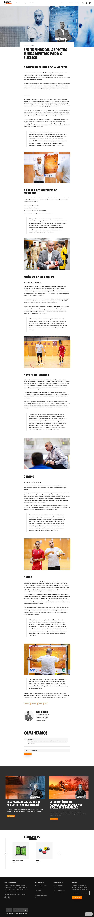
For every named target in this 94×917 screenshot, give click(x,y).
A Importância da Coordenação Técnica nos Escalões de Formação (66, 804)
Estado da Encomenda (41, 885)
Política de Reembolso (59, 888)
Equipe (40, 703)
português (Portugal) (73, 3)
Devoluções (38, 890)
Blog (25, 3)
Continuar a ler (11, 816)
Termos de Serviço (58, 885)
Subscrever (77, 897)
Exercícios (27, 703)
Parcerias (37, 898)
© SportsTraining (9, 913)
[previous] (5, 853)
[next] (59, 853)
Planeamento (34, 703)
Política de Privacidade (59, 890)
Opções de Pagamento (41, 893)
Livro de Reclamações (59, 893)
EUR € (63, 3)
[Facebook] (5, 897)
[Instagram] (8, 897)
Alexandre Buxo (23, 913)
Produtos (18, 3)
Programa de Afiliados (41, 895)
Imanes (37, 860)
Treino (46, 703)
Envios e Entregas (40, 888)
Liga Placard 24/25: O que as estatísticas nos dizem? (23, 803)
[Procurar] (86, 3)
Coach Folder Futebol (17, 860)
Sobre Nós (31, 3)
